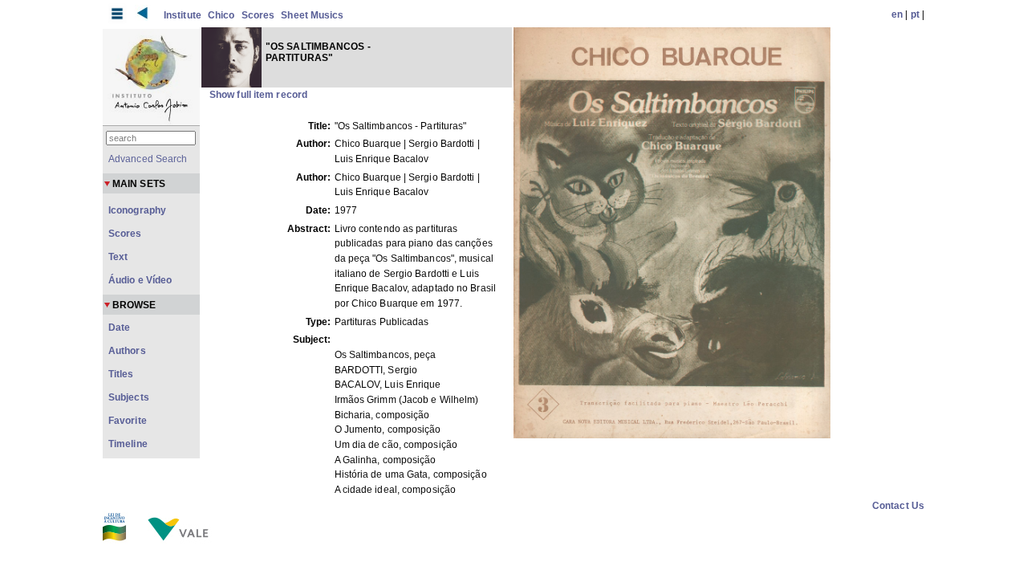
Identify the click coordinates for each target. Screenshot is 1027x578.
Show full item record (258, 94)
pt (915, 14)
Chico (221, 15)
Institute (182, 15)
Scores (258, 15)
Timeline (128, 444)
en (897, 14)
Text (118, 257)
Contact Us (898, 505)
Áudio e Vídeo (140, 280)
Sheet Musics (312, 15)
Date (119, 327)
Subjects (128, 397)
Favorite (127, 420)
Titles (121, 374)
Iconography (137, 210)
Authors (127, 350)
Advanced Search (148, 159)
